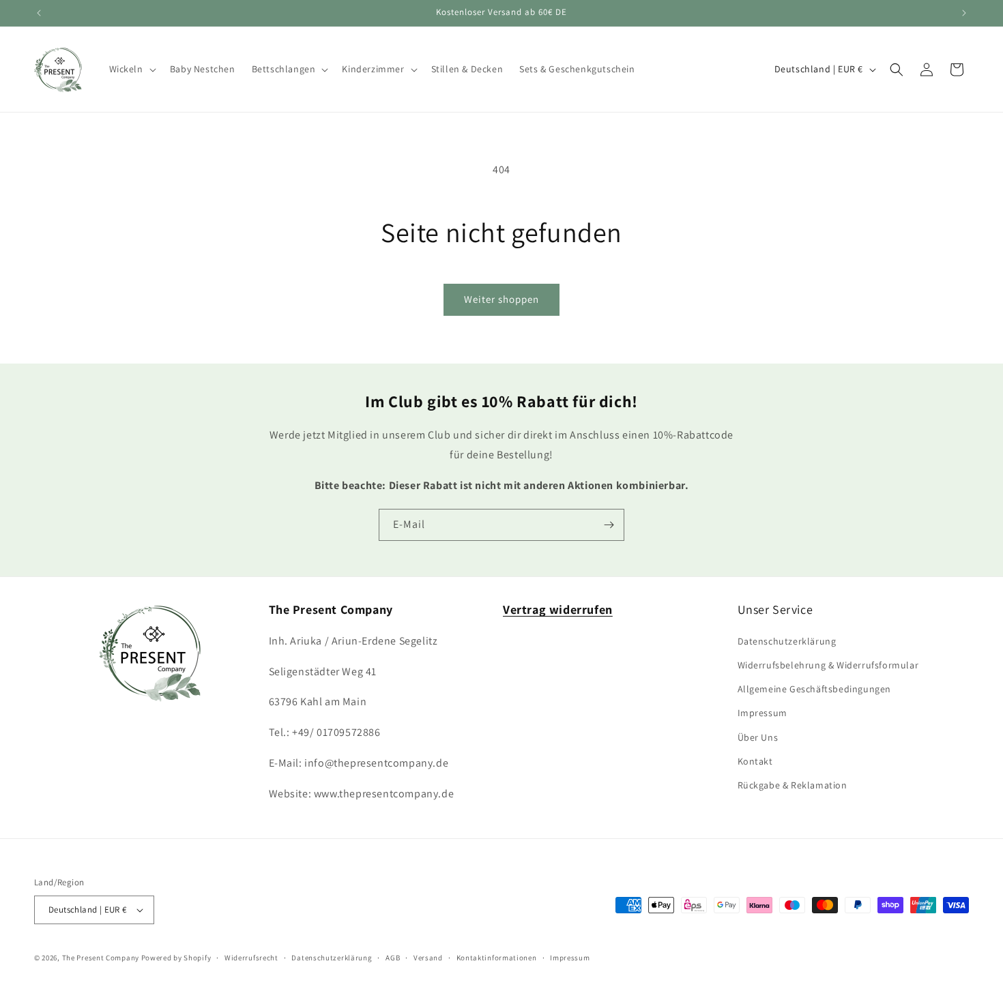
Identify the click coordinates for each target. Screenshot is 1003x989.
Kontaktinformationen (496, 957)
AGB (393, 957)
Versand (428, 957)
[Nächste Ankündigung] (964, 13)
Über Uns (758, 737)
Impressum (762, 713)
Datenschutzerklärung (787, 641)
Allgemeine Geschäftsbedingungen (815, 689)
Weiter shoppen (501, 299)
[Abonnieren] (609, 525)
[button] (131, 69)
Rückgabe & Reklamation (792, 785)
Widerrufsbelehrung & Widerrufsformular (828, 665)
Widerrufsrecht (251, 957)
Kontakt (755, 761)
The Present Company (100, 957)
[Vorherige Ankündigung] (39, 13)
